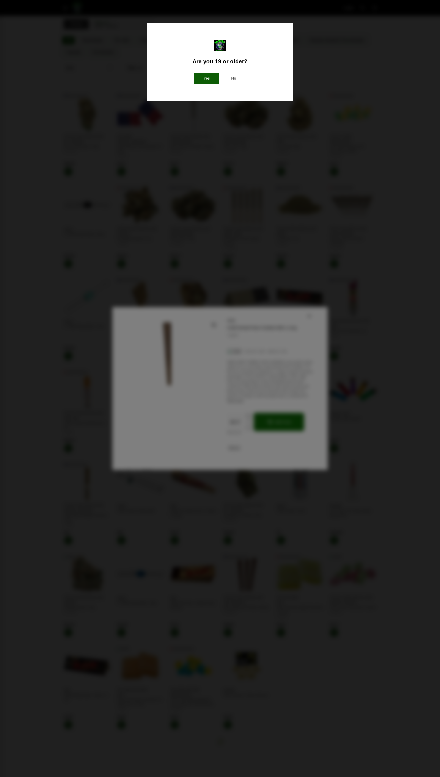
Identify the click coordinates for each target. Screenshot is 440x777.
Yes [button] (207, 78)
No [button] (233, 78)
